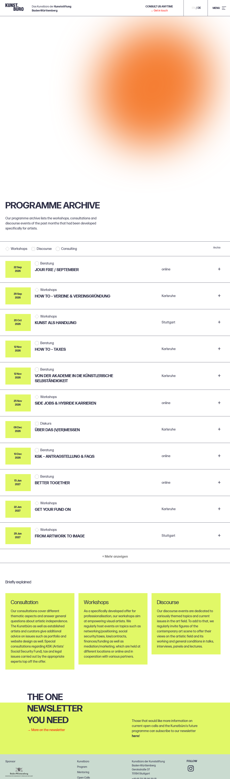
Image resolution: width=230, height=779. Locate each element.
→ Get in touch (159, 10)
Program (82, 767)
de (199, 8)
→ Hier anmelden (194, 269)
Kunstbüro (83, 761)
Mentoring (83, 772)
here (135, 736)
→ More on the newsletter (46, 730)
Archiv (217, 247)
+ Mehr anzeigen (115, 557)
